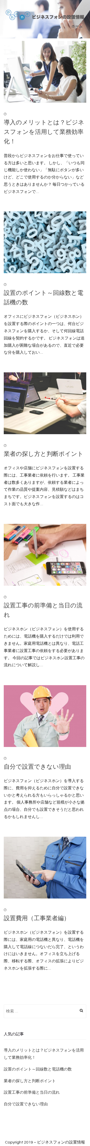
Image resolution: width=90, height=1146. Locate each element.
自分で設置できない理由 (37, 766)
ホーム (77, 26)
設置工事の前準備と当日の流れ (32, 1092)
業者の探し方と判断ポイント (44, 453)
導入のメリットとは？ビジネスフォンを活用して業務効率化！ (44, 131)
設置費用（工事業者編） (37, 917)
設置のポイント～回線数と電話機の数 (38, 1069)
